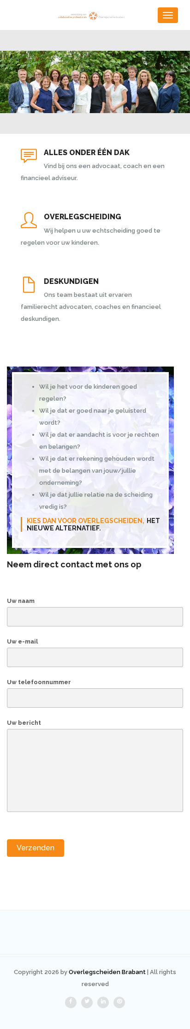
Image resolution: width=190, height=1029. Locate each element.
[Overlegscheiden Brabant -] (95, 15)
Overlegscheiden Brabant (107, 972)
